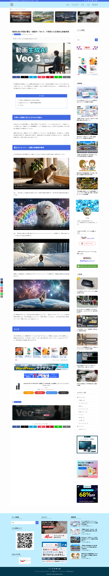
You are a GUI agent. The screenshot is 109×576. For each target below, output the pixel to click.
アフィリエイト (83, 409)
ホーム (37, 571)
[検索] (98, 1)
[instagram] (88, 1)
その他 (81, 420)
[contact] (96, 1)
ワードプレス (83, 403)
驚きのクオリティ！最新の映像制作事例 (30, 103)
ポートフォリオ (17, 34)
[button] (16, 77)
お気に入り (82, 429)
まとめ (21, 105)
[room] (90, 1)
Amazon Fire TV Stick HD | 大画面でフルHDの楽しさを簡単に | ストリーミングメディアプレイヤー (46, 384)
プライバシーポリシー (45, 571)
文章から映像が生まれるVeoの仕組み (30, 100)
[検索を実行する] (96, 39)
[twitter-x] (86, 1)
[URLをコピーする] (67, 77)
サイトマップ (63, 571)
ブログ (82, 397)
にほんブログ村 (90, 238)
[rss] (94, 1)
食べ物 (81, 417)
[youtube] (92, 1)
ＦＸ (81, 414)
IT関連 (82, 400)
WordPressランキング (87, 261)
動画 (81, 406)
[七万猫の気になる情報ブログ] (12, 4)
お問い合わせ (70, 571)
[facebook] (84, 1)
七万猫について (55, 571)
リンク (81, 426)
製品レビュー (83, 411)
